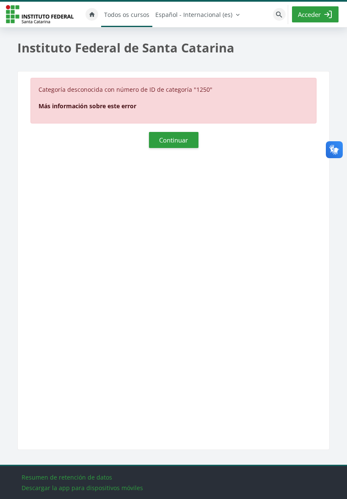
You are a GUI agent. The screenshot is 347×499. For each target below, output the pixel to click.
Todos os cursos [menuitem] (126, 15)
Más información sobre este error (87, 106)
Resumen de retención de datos (67, 477)
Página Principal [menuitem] (92, 14)
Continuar (173, 140)
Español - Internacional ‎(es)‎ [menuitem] (193, 15)
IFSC (40, 14)
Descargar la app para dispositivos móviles (82, 488)
